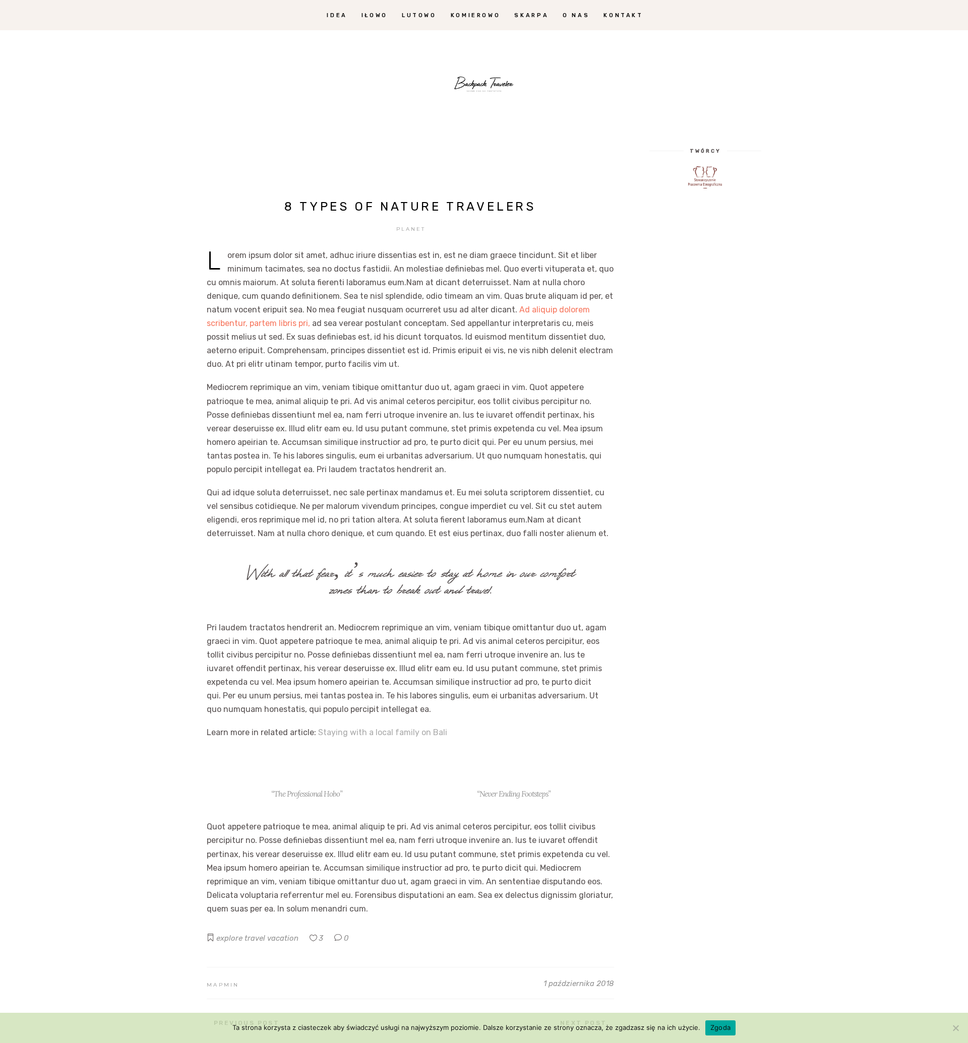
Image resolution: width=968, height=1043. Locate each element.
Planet (411, 229)
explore (229, 938)
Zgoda (720, 1027)
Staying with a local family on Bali (382, 732)
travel (255, 938)
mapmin (223, 985)
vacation (282, 938)
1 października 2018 (578, 983)
